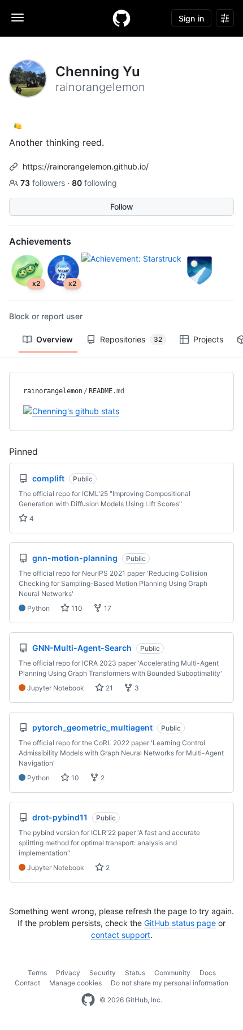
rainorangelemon (53, 391)
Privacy (68, 972)
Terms (37, 972)
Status (135, 972)
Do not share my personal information (169, 983)
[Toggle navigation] (17, 17)
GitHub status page (180, 923)
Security (102, 972)
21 (108, 688)
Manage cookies (75, 983)
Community (172, 972)
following (94, 183)
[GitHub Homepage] (88, 1000)
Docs (207, 972)
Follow (121, 206)
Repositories (131, 339)
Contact (27, 983)
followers (43, 183)
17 (106, 608)
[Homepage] (121, 18)
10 (74, 777)
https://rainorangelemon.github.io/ (86, 166)
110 (76, 608)
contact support (120, 935)
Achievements (40, 241)
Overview (54, 339)
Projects (208, 339)
